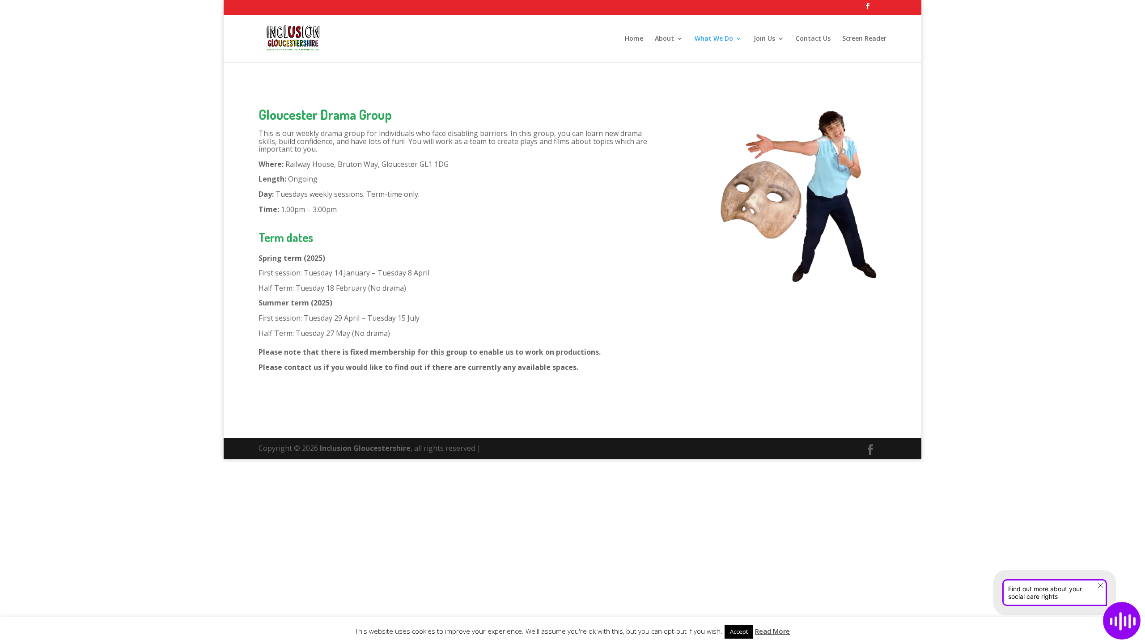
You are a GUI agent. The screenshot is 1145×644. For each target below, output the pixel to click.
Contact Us (813, 38)
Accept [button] (739, 631)
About (664, 38)
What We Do (714, 38)
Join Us (764, 38)
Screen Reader (864, 38)
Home (634, 38)
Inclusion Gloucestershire (365, 448)
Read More (772, 631)
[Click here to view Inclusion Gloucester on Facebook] (868, 9)
